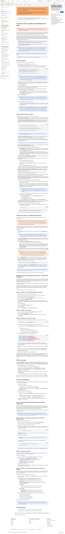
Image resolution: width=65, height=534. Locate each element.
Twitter (30, 522)
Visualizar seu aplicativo (45, 118)
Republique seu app (20, 463)
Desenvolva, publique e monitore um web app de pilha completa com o (30, 509)
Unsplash (27, 154)
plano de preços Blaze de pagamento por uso (40, 221)
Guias (11, 520)
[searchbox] (5, 7)
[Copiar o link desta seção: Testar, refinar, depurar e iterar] (34, 114)
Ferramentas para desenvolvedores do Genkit (36, 212)
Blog (29, 520)
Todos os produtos (39, 529)
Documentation (3, 3)
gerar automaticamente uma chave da (32, 234)
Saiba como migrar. (25, 10)
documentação (26, 499)
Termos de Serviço (13, 532)
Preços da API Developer (29, 224)
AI (28, 21)
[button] (4, 15)
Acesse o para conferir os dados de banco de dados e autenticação (33, 193)
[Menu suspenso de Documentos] (27, 1)
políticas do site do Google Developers (43, 513)
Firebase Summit (31, 521)
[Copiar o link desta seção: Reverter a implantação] (30, 379)
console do (44, 110)
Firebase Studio (10, 3)
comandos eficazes (29, 79)
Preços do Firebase (23, 224)
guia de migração (26, 30)
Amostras (12, 522)
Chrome (24, 529)
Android (20, 529)
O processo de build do (29, 260)
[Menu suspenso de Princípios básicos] (11, 5)
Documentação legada (50, 526)
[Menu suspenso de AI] (14, 5)
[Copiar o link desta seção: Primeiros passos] (26, 60)
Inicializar (22, 344)
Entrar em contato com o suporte (51, 520)
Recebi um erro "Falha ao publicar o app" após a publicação (40, 269)
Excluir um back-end (24, 399)
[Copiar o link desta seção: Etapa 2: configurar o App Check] (32, 310)
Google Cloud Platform (32, 529)
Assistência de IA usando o (24, 183)
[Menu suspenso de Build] (10, 1)
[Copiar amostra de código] (48, 68)
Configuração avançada (43, 448)
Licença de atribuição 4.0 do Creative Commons (42, 512)
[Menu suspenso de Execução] (15, 1)
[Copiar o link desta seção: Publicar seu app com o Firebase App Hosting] (42, 215)
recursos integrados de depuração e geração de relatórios (29, 181)
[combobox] (41, 1)
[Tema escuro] (46, 68)
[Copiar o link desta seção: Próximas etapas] (26, 507)
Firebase (17, 21)
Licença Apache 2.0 (29, 513)
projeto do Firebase (40, 158)
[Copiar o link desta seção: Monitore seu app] (27, 360)
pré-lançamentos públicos (31, 156)
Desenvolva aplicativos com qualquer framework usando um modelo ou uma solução (29, 510)
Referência (12, 521)
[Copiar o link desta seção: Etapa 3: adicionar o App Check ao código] (36, 318)
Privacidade (17, 532)
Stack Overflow (49, 521)
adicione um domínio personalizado (41, 266)
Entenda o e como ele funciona (37, 272)
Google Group (48, 522)
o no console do (26, 385)
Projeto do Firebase (37, 226)
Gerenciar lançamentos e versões (43, 376)
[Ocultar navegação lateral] (9, 532)
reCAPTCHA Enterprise (41, 285)
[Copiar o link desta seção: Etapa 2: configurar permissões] (31, 451)
